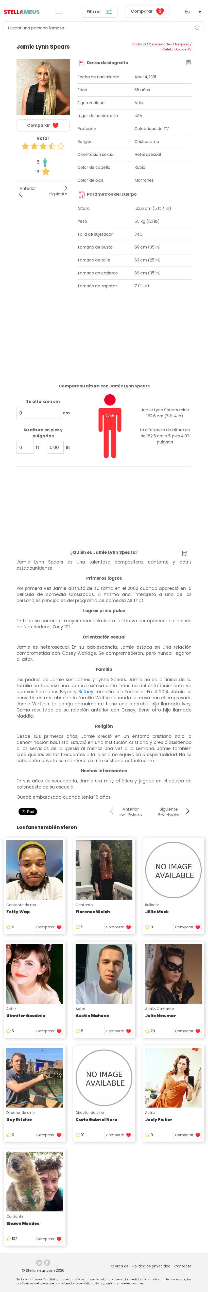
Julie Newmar (160, 1016)
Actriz (11, 1008)
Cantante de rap (21, 904)
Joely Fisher (158, 1119)
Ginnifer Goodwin (25, 1016)
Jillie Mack (157, 912)
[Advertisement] (43, 232)
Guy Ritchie (19, 1119)
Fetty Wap (18, 912)
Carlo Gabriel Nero (96, 1119)
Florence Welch (93, 912)
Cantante (84, 904)
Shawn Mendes (23, 1223)
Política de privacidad (151, 1266)
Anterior (28, 188)
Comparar (146, 11)
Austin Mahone (92, 1016)
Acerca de (119, 1266)
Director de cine (20, 1112)
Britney (85, 692)
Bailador (152, 904)
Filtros (94, 11)
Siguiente (58, 194)
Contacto (183, 1266)
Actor (80, 1008)
